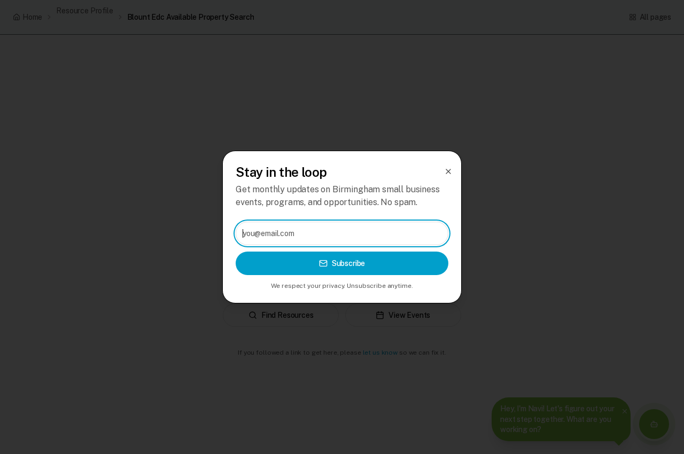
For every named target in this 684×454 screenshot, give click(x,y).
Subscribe (349, 263)
